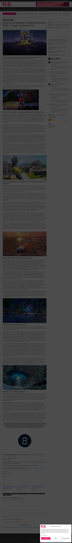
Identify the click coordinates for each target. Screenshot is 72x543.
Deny (56, 538)
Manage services (44, 535)
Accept (45, 538)
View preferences (65, 538)
